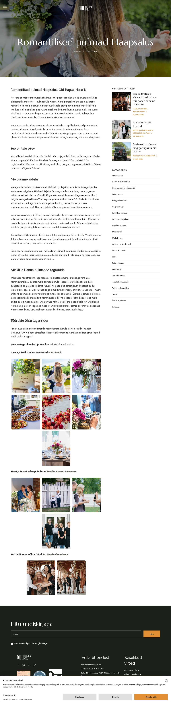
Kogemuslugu (118, 206)
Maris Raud (54, 352)
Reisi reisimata (118, 263)
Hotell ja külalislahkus (121, 181)
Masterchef (117, 231)
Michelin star (117, 238)
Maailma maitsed (119, 225)
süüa (41, 156)
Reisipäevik (117, 269)
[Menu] (5, 7)
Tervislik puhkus (118, 275)
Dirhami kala (40, 219)
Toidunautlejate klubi (120, 288)
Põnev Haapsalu (119, 250)
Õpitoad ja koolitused (121, 244)
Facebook (18, 665)
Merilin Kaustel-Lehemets (61, 471)
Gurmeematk (117, 175)
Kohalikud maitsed (119, 213)
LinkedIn (29, 665)
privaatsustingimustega (37, 643)
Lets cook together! (120, 219)
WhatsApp (35, 665)
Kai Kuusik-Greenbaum (56, 554)
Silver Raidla (77, 235)
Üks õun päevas (119, 300)
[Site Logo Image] (86, 8)
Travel (114, 294)
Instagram (23, 665)
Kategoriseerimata (119, 200)
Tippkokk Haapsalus (120, 281)
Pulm (114, 256)
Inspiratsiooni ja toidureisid (123, 188)
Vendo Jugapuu (93, 235)
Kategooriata (117, 194)
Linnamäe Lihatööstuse (63, 219)
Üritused (78, 51)
